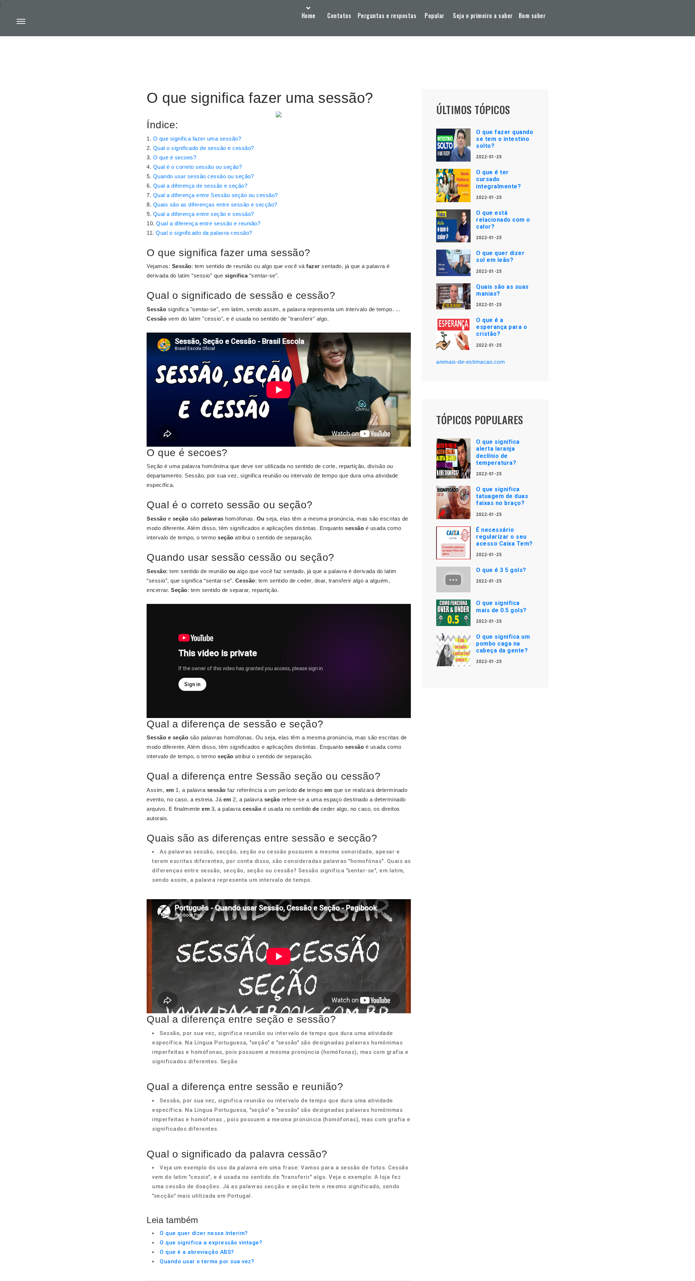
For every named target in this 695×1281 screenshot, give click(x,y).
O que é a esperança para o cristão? (501, 327)
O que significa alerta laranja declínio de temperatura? (498, 452)
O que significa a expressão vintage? (211, 1242)
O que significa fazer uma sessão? (197, 138)
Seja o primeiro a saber (483, 15)
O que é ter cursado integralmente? (498, 179)
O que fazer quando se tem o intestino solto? (504, 139)
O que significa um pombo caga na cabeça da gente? (503, 643)
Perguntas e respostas (387, 15)
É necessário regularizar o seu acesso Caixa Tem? (504, 536)
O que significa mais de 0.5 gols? (501, 606)
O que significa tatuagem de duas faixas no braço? (502, 496)
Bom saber (532, 15)
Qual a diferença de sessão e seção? (200, 186)
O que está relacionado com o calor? (503, 219)
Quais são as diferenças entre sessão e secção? (215, 204)
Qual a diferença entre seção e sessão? (203, 214)
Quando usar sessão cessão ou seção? (203, 176)
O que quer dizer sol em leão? (500, 256)
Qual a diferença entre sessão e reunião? (208, 223)
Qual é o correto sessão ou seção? (197, 167)
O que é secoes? (175, 157)
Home (309, 15)
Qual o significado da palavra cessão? (204, 233)
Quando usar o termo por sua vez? (207, 1261)
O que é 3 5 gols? (501, 570)
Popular (435, 15)
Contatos (339, 15)
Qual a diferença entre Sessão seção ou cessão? (215, 195)
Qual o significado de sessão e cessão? (203, 148)
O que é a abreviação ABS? (197, 1252)
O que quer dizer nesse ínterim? (204, 1233)
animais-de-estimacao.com (470, 362)
